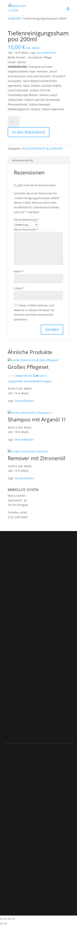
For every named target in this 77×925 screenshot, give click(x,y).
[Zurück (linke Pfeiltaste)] (1, 923)
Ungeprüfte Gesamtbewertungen (30, 381)
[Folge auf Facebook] (15, 609)
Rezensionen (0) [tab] (22, 160)
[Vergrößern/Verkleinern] (1, 918)
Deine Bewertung (26, 219)
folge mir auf (25, 594)
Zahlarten (10, 814)
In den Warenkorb (28, 132)
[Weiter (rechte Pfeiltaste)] (5, 923)
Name (19, 271)
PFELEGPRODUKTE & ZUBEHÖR (42, 148)
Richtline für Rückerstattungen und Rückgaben (36, 805)
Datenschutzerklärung (19, 865)
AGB (7, 800)
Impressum (11, 859)
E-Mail (19, 288)
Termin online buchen (32, 583)
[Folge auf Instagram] (7, 609)
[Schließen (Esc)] (13, 918)
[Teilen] (9, 918)
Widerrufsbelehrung (17, 810)
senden (60, 731)
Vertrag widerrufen (19, 826)
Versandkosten (46, 53)
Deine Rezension (26, 229)
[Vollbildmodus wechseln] (5, 918)
